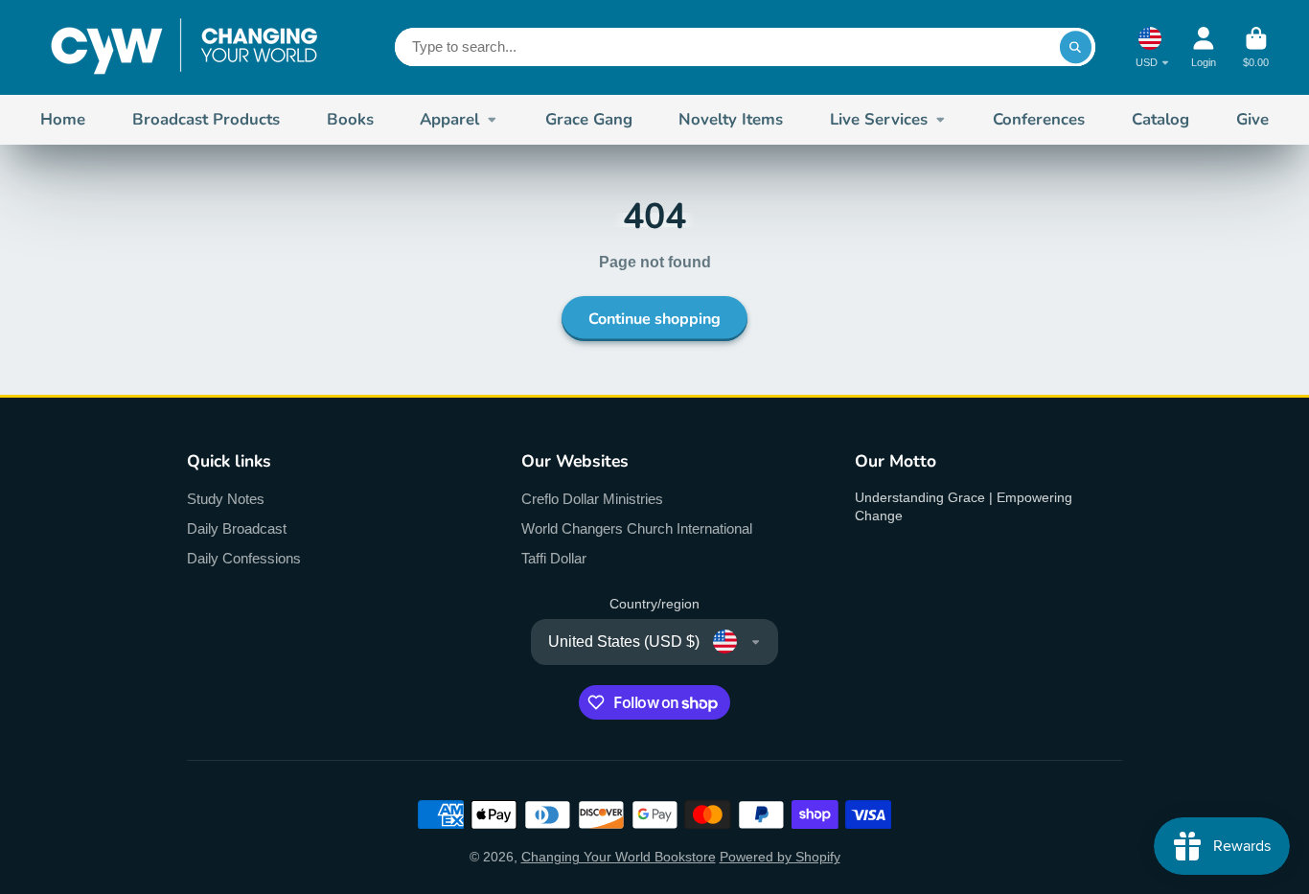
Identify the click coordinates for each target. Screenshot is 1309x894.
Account (1203, 47)
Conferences (1039, 119)
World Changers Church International (636, 528)
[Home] (184, 47)
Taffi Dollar (553, 558)
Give (1252, 119)
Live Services (879, 119)
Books (350, 119)
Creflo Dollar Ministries (592, 499)
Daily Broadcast (237, 528)
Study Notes (225, 499)
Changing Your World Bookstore (618, 856)
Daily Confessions (244, 558)
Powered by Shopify (780, 856)
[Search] (1076, 47)
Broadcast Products (206, 119)
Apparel (449, 119)
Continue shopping (654, 319)
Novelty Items (730, 119)
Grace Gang (588, 119)
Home (62, 119)
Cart (1256, 47)
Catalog (1160, 119)
